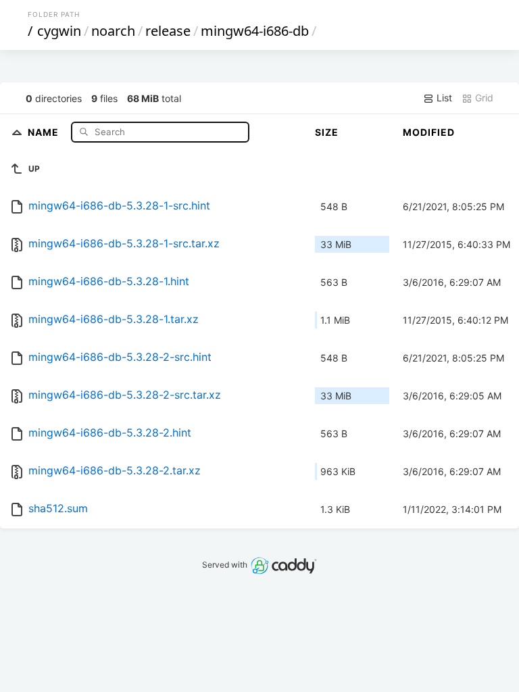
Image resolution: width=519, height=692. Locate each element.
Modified (429, 132)
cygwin (59, 31)
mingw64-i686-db (255, 31)
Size (327, 132)
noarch (113, 31)
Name (44, 131)
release (168, 31)
